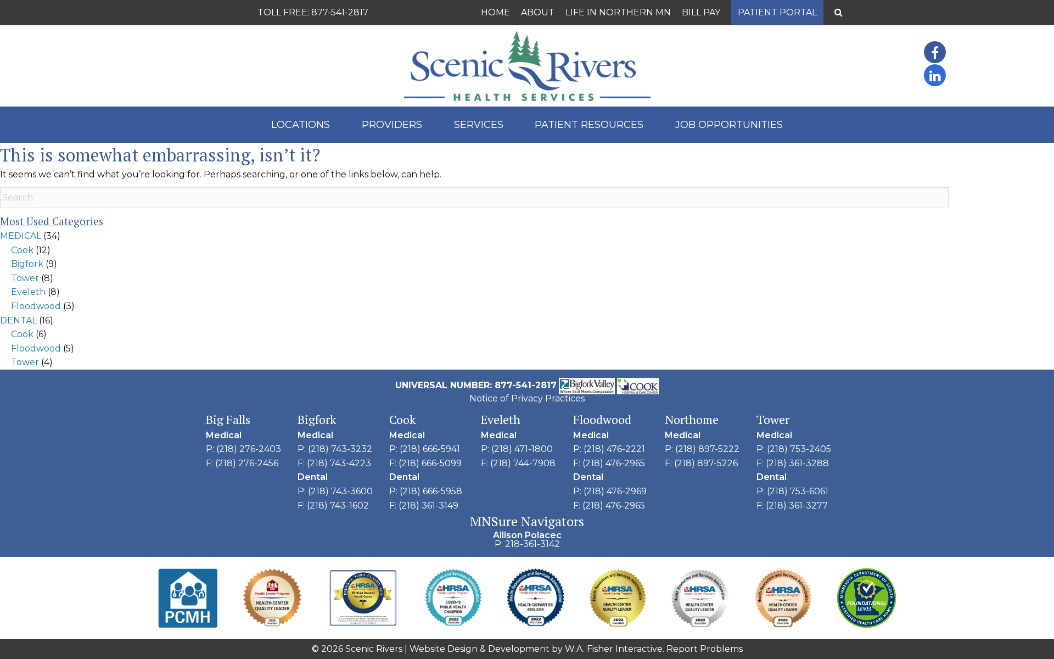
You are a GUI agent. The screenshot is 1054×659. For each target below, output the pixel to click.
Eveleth (28, 292)
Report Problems (704, 649)
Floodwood (36, 306)
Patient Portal (777, 12)
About (537, 12)
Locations (300, 125)
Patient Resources (589, 125)
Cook (22, 250)
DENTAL (18, 320)
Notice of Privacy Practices (527, 398)
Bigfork (27, 264)
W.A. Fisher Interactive (614, 649)
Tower (25, 278)
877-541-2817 (339, 12)
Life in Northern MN (618, 12)
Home (495, 12)
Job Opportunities (729, 125)
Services (478, 125)
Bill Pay (701, 12)
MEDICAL (20, 236)
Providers (392, 125)
